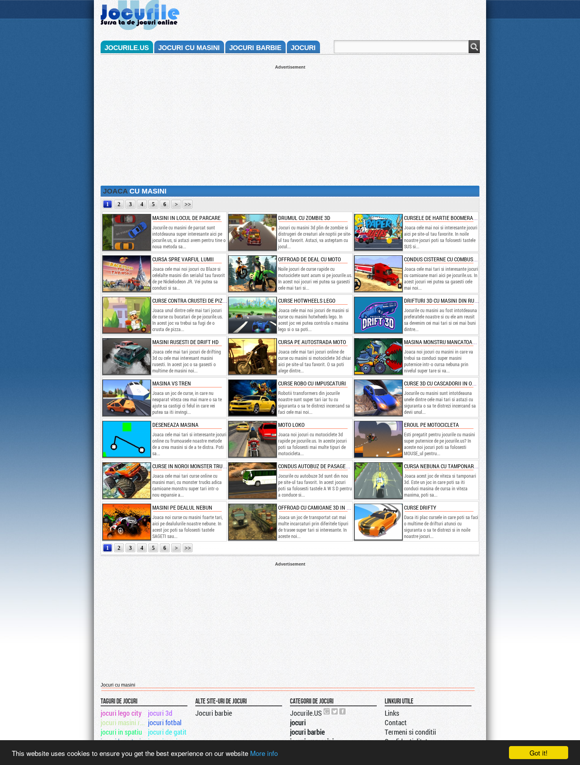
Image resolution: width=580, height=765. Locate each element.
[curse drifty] (378, 522)
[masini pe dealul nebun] (126, 522)
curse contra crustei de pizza (190, 300)
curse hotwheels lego (306, 300)
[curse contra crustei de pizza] (126, 315)
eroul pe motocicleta (431, 424)
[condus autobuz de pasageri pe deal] (252, 480)
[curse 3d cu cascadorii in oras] (378, 398)
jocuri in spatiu (121, 732)
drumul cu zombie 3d (304, 217)
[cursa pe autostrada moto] (252, 356)
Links (392, 713)
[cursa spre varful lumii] (126, 273)
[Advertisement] (290, 124)
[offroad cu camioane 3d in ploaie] (252, 522)
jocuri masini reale (124, 722)
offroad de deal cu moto (309, 259)
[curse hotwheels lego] (252, 315)
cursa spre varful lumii (183, 259)
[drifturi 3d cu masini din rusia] (378, 315)
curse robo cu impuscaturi (312, 383)
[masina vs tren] (126, 398)
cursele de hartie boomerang (442, 217)
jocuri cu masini (189, 48)
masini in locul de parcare (186, 217)
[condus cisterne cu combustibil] (378, 273)
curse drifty (420, 507)
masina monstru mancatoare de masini (453, 342)
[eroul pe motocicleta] (378, 439)
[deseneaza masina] (126, 439)
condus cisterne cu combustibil (444, 259)
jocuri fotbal (164, 722)
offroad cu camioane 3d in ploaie (320, 507)
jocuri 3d (160, 713)
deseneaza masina (175, 424)
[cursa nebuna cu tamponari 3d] (378, 480)
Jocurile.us (127, 48)
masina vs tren (171, 383)
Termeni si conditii (410, 732)
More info (264, 753)
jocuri (303, 48)
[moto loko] (252, 439)
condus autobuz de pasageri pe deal (324, 466)
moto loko (291, 424)
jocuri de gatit (167, 732)
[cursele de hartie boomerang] (378, 232)
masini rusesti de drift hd (185, 342)
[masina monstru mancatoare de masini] (378, 356)
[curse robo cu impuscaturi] (252, 398)
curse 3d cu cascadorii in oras (442, 383)
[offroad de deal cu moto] (252, 273)
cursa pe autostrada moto (312, 342)
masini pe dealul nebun (182, 507)
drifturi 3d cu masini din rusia (443, 300)
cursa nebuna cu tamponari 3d (443, 466)
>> (188, 204)
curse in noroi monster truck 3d (194, 466)
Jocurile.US (306, 713)
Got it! (538, 753)
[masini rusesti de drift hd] (126, 356)
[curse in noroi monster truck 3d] (126, 480)
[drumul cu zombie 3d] (252, 232)
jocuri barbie (255, 48)
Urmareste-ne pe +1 (327, 711)
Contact (396, 722)
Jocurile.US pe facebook (342, 711)
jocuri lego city (121, 713)
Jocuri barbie (213, 713)
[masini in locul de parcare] (126, 232)
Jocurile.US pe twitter (335, 711)
